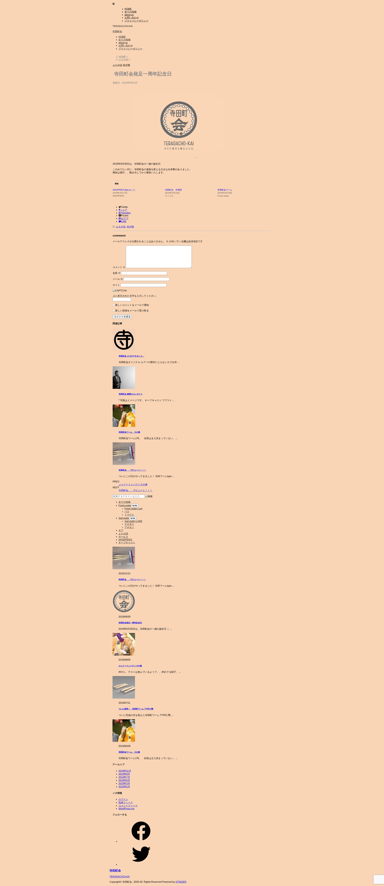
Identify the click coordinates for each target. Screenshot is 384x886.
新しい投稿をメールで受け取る (132, 310)
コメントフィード (128, 805)
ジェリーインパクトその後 (133, 484)
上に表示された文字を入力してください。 (135, 296)
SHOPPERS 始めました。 (125, 190)
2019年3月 (124, 783)
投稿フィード (125, 802)
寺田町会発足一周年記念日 (130, 623)
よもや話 (121, 226)
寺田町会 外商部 (173, 190)
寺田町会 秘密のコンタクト (131, 394)
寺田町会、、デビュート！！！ (132, 470)
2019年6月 (124, 780)
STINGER (181, 882)
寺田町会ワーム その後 (129, 432)
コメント (119, 267)
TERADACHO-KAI (120, 876)
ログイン (123, 799)
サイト (116, 285)
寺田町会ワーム (224, 190)
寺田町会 (117, 31)
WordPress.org (126, 808)
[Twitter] (141, 864)
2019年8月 (124, 774)
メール (118, 279)
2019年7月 (124, 777)
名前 (116, 273)
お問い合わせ (131, 17)
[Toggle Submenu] (134, 505)
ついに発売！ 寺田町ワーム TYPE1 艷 (135, 709)
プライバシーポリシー (136, 21)
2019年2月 (124, 786)
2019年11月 (124, 771)
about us (129, 15)
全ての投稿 (130, 12)
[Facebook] (141, 841)
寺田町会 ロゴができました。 (132, 356)
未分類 (130, 226)
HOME (128, 9)
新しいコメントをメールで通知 (132, 305)
